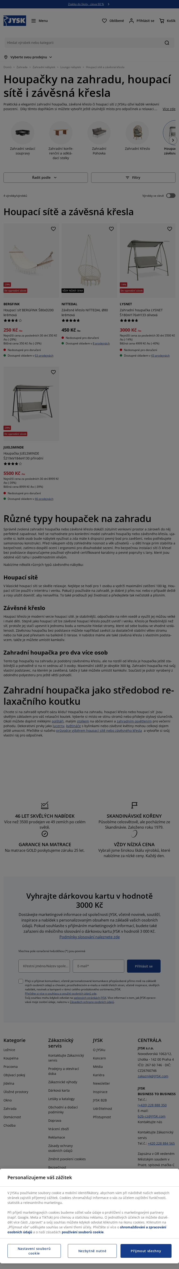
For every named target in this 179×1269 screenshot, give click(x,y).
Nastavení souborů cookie (34, 1250)
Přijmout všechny (146, 1251)
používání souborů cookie (82, 1232)
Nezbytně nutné (92, 1251)
